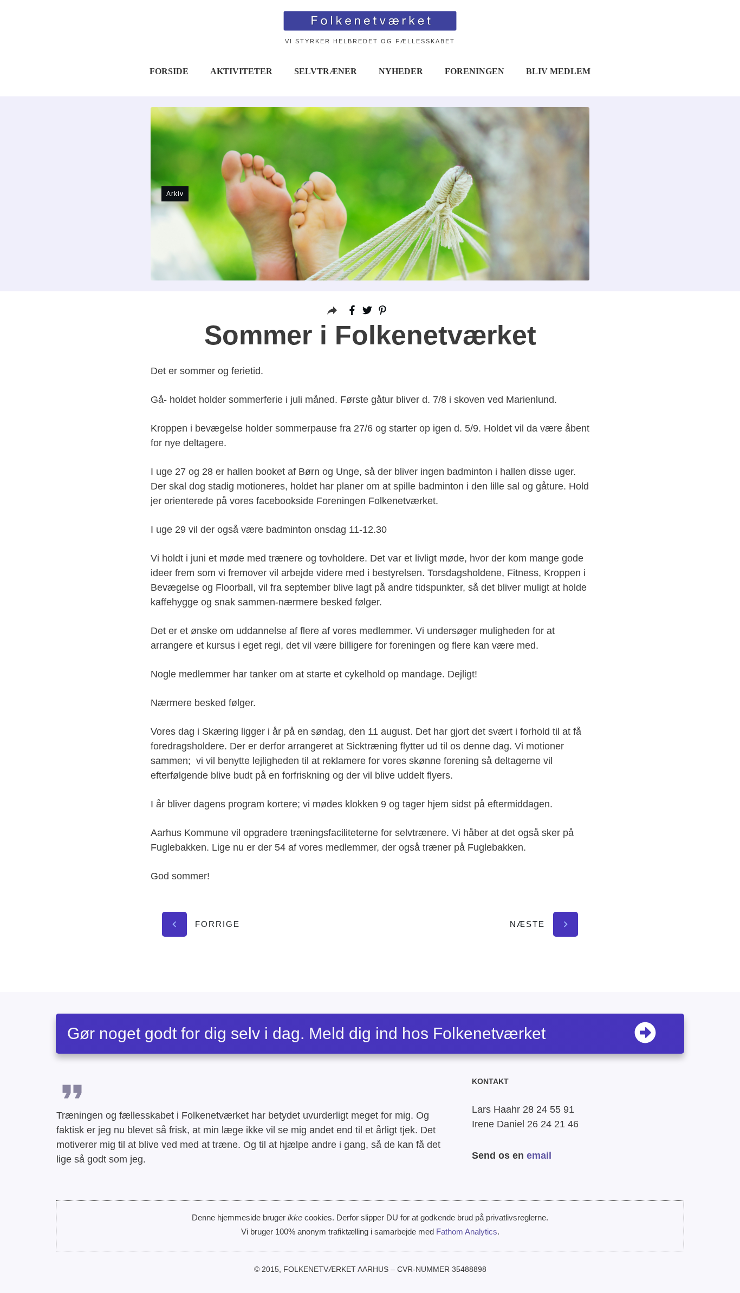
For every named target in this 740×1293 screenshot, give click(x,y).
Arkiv (175, 194)
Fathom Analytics (466, 1231)
